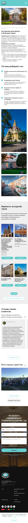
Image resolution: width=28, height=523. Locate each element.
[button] (14, 298)
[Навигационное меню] (26, 3)
